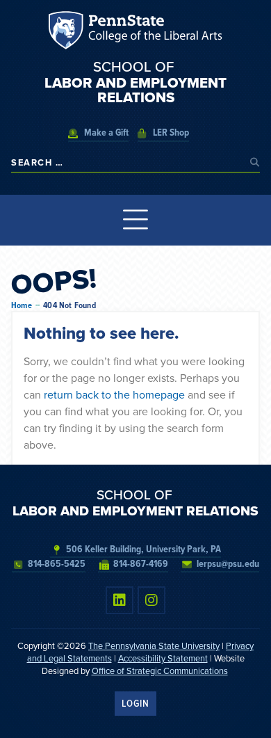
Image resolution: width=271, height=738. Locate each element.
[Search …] (127, 162)
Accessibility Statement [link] (163, 658)
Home (21, 305)
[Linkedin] (119, 600)
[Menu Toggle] (136, 220)
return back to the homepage (114, 395)
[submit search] (255, 162)
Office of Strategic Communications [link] (160, 670)
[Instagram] (151, 600)
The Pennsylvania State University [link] (154, 645)
